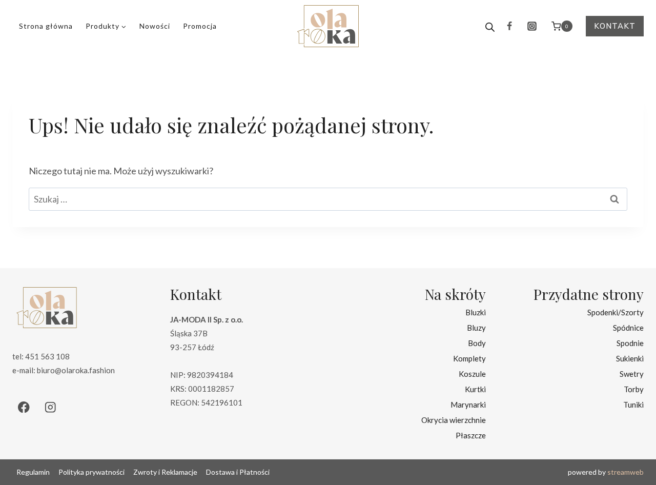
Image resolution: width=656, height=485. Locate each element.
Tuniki (633, 404)
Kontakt (615, 26)
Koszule (472, 373)
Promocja (200, 26)
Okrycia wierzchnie (453, 420)
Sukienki (630, 358)
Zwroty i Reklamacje (165, 472)
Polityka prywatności (91, 472)
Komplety (469, 358)
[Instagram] (532, 26)
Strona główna (46, 26)
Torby (634, 389)
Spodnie (630, 343)
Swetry (632, 373)
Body (477, 343)
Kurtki (475, 389)
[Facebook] (509, 26)
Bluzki (475, 312)
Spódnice (628, 327)
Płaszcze (471, 435)
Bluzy (476, 327)
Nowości (154, 26)
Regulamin (33, 472)
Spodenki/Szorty (615, 312)
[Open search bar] (490, 26)
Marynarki (468, 404)
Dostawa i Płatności (238, 472)
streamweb (625, 472)
